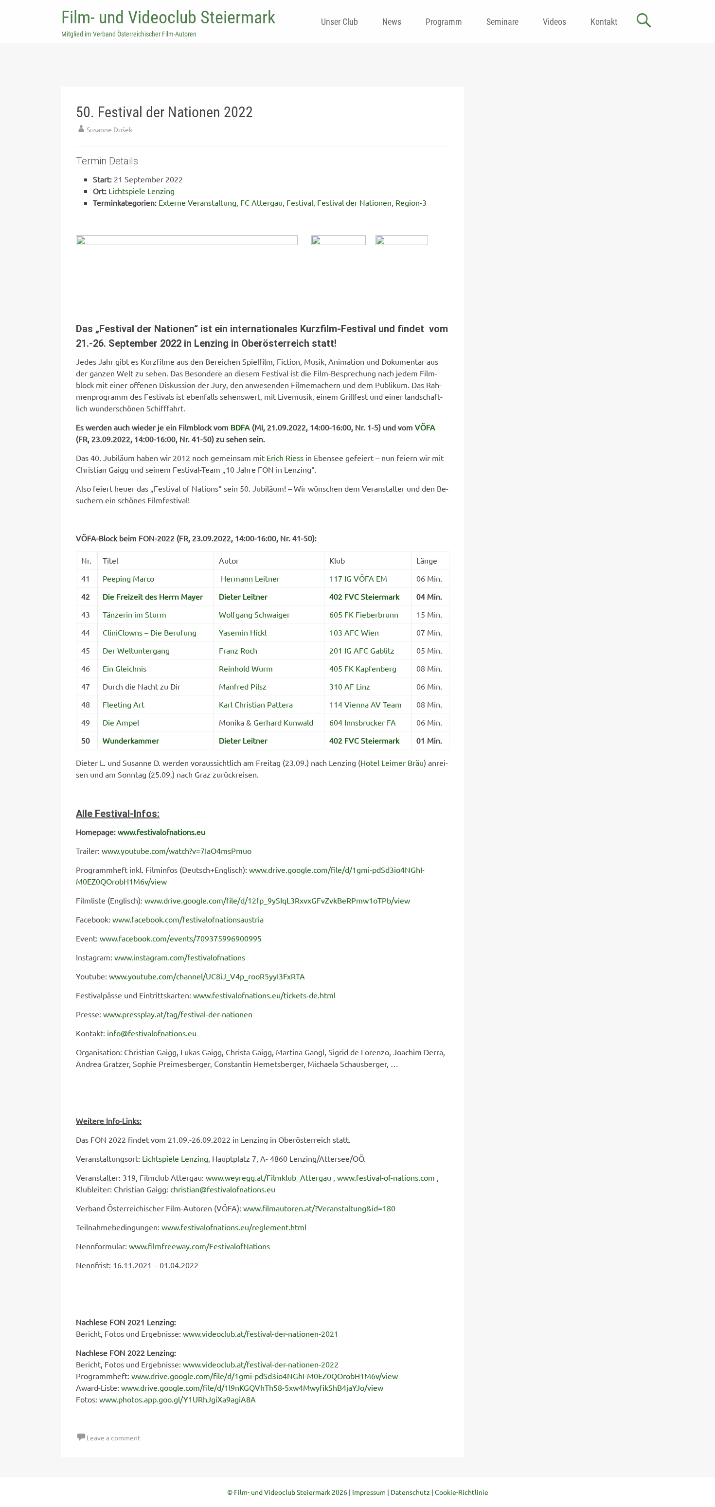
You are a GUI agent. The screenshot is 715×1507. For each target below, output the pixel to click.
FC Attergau (261, 202)
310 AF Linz (349, 686)
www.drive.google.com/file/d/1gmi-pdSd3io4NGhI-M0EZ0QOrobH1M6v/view (264, 1376)
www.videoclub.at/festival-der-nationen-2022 (261, 1364)
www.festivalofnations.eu (161, 831)
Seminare (502, 22)
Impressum (369, 1492)
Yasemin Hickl (243, 632)
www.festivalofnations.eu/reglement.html (233, 1227)
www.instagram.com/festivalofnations (179, 957)
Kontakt (603, 22)
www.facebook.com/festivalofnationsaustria (188, 919)
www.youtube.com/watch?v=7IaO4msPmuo (176, 850)
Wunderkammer (131, 740)
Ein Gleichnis (124, 668)
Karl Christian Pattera (256, 704)
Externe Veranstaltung (197, 202)
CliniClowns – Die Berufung (150, 632)
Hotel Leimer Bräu (392, 762)
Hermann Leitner (250, 578)
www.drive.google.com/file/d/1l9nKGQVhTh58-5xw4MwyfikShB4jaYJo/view (252, 1387)
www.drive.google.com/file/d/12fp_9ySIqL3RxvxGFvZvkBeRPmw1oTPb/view (277, 900)
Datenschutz (410, 1492)
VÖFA (425, 427)
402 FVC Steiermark (364, 596)
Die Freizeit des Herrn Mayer (153, 596)
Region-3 (411, 202)
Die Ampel (121, 722)
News (391, 22)
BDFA (240, 427)
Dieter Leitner (243, 596)
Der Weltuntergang (136, 650)
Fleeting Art (123, 704)
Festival (299, 202)
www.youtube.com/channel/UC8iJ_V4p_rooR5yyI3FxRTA (207, 976)
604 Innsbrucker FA (362, 722)
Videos (554, 22)
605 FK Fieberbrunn (363, 614)
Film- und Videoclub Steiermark (168, 17)
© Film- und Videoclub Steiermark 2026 (287, 1492)
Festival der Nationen (354, 202)
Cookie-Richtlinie (461, 1492)
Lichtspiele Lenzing (141, 190)
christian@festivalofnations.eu (222, 1189)
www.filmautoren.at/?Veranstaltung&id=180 (319, 1208)
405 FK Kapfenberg (362, 668)
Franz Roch (238, 650)
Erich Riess (285, 457)
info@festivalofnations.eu (152, 1033)
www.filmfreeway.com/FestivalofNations (199, 1246)
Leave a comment (114, 1437)
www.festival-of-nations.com (386, 1177)
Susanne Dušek (109, 129)
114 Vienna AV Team (365, 704)
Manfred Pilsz (243, 686)
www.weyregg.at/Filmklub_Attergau (268, 1177)
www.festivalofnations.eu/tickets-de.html (264, 995)
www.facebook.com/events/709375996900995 (181, 938)
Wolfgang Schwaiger (254, 614)
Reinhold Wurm (246, 668)
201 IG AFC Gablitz (361, 650)
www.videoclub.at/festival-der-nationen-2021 (261, 1333)
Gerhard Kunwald (283, 722)
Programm (444, 22)
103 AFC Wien (354, 632)
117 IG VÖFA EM (358, 578)
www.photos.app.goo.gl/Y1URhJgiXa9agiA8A (177, 1399)
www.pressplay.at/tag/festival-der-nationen (177, 1014)
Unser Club (339, 22)
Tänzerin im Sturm (134, 614)
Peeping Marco (128, 578)
